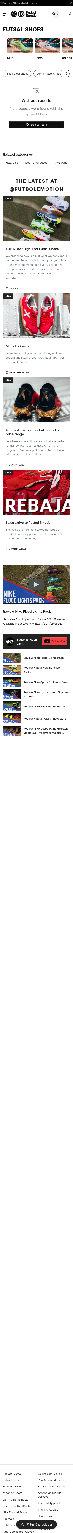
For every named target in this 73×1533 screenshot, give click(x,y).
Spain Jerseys (47, 1515)
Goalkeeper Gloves (50, 1473)
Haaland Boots (12, 1486)
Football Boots (12, 1473)
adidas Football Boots (17, 1505)
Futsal (7, 198)
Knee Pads (60, 162)
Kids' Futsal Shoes (36, 162)
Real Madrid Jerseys (51, 1480)
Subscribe (58, 641)
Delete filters (38, 124)
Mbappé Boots (12, 1492)
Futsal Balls (11, 162)
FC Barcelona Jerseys (52, 1486)
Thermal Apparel (49, 1503)
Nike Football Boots (15, 1512)
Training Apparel (48, 1509)
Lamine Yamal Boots (15, 1499)
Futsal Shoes (11, 1480)
